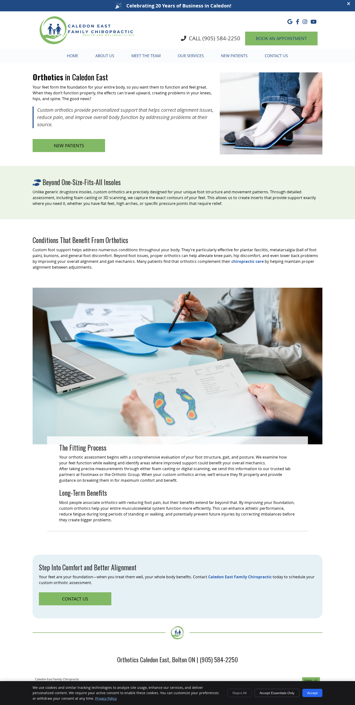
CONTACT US (75, 599)
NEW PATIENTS (69, 145)
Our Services (191, 55)
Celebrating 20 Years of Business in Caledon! (178, 5)
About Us (104, 55)
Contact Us (276, 55)
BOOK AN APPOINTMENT (281, 38)
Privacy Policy (106, 698)
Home (72, 55)
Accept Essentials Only (277, 693)
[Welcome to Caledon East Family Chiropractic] (86, 44)
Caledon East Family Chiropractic (240, 576)
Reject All (240, 693)
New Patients (234, 55)
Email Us (311, 681)
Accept (312, 693)
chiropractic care (247, 261)
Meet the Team (146, 55)
